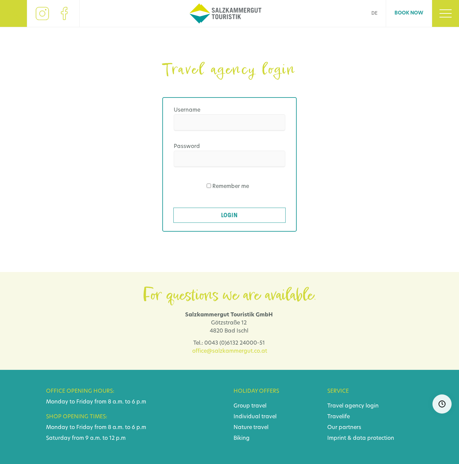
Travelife (338, 417)
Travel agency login (353, 406)
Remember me (230, 186)
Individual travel (255, 417)
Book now (408, 13)
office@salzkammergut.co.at (229, 351)
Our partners (344, 427)
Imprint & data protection (360, 438)
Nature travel (251, 427)
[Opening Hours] (442, 404)
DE (374, 13)
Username (187, 110)
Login (229, 215)
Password (187, 146)
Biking (242, 438)
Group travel (250, 406)
